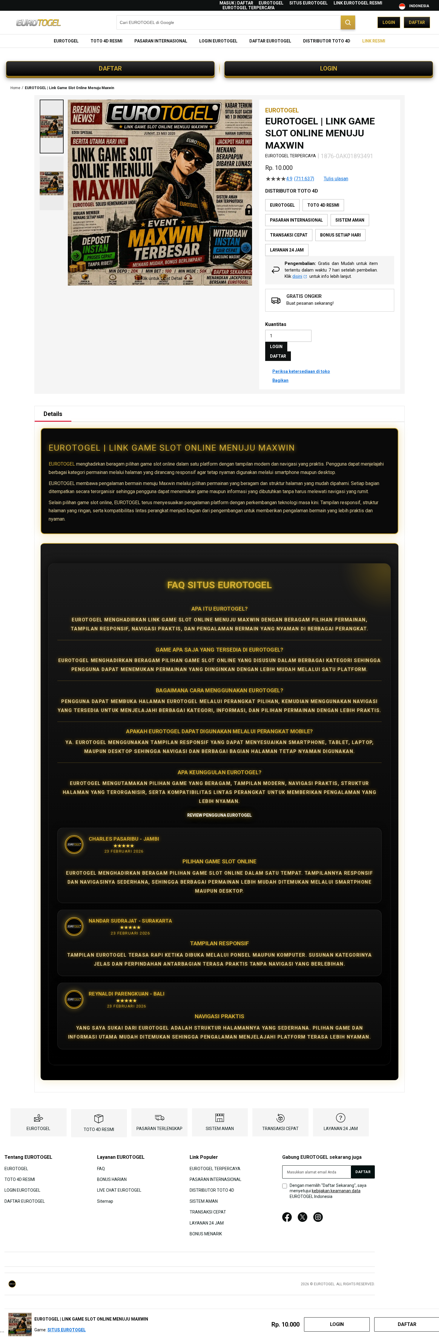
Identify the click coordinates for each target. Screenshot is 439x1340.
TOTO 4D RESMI (99, 1129)
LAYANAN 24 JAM (341, 1128)
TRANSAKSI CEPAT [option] (289, 235)
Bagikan (280, 380)
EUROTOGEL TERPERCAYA (248, 7)
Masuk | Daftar (236, 3)
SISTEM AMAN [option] (349, 220)
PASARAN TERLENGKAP (159, 1128)
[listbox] (329, 227)
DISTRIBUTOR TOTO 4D (212, 1190)
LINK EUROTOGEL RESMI (358, 3)
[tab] (53, 414)
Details (53, 413)
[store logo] (38, 22)
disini (297, 276)
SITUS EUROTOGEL (308, 3)
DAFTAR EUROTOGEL (24, 1201)
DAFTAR (110, 68)
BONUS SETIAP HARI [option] (340, 235)
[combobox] (235, 22)
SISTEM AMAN (220, 1128)
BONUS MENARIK (206, 1233)
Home (15, 88)
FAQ (101, 1168)
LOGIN (328, 68)
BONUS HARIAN (112, 1179)
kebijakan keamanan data (336, 1190)
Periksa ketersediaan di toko (301, 371)
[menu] (219, 41)
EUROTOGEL (271, 3)
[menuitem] (66, 41)
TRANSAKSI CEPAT (280, 1128)
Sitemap (105, 1201)
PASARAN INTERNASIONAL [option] (296, 220)
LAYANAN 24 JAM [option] (287, 250)
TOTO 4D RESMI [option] (323, 205)
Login (389, 22)
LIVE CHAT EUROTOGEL (119, 1190)
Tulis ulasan (336, 178)
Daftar (417, 22)
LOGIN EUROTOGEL (22, 1190)
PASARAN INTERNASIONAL (215, 1179)
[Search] (348, 22)
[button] (52, 126)
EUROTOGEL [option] (282, 205)
